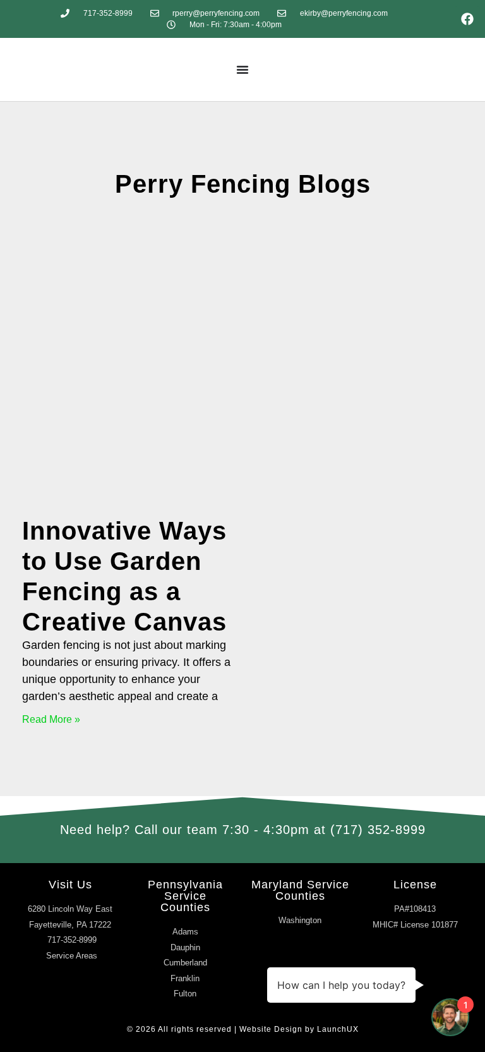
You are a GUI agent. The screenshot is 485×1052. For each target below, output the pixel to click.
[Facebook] (467, 19)
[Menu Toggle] (242, 69)
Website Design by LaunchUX (299, 1029)
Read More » (51, 719)
